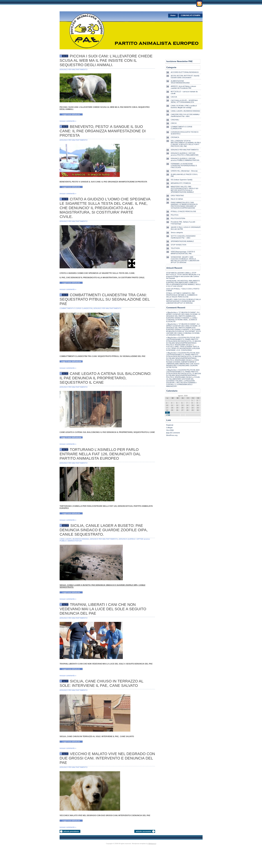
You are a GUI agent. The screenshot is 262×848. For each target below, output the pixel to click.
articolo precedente (71, 831)
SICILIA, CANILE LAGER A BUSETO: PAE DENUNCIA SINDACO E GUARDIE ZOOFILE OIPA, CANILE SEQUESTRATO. (104, 529)
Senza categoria (177, 232)
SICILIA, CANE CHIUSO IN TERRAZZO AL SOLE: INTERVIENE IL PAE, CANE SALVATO (101, 683)
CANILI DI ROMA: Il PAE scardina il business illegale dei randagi (184, 106)
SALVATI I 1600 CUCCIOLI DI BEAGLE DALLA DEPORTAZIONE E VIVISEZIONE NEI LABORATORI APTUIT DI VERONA (183, 301)
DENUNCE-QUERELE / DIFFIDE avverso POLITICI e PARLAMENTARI (184, 154)
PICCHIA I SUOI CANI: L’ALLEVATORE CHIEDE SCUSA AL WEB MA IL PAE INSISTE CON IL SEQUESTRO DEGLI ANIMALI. (106, 60)
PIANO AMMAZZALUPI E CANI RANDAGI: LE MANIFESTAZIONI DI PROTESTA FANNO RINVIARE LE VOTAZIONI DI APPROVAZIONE (184, 205)
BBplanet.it (152, 843)
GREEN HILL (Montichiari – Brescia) (184, 171)
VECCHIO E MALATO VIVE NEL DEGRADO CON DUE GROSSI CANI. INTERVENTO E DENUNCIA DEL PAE (107, 758)
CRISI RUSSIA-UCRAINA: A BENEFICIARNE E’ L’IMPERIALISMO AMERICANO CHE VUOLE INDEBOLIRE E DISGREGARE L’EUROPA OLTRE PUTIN (182, 363)
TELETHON (175, 248)
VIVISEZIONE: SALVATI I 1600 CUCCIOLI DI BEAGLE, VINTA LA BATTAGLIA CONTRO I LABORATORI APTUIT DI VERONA (185, 259)
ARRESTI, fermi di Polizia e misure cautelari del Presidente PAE (183, 87)
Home (173, 15)
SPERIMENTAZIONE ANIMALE (182, 241)
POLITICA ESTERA (178, 218)
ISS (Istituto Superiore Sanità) (181, 180)
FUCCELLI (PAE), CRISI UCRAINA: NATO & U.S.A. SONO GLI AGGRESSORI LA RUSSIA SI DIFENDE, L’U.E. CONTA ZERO (183, 348)
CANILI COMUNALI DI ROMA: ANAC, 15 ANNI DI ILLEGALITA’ (181, 319)
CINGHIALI (175, 120)
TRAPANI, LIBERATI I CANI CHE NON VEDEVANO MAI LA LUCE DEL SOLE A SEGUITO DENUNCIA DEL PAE (103, 608)
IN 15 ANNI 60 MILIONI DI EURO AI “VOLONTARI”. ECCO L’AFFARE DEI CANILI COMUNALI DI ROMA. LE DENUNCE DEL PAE (183, 332)
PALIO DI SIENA (177, 199)
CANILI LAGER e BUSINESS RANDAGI (74, 539)
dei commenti (173, 433)
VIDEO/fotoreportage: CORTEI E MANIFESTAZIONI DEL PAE (183, 252)
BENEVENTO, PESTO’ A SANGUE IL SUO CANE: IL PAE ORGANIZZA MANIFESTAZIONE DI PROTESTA (103, 130)
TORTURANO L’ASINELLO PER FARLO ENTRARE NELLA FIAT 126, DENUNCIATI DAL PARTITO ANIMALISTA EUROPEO (100, 453)
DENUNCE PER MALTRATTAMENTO (73, 69)
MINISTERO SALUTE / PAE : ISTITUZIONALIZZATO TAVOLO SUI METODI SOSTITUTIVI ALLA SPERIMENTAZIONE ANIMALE (184, 189)
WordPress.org (171, 435)
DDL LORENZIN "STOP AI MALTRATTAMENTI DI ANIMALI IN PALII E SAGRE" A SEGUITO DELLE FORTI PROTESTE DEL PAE (186, 143)
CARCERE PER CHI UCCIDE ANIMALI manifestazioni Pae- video (185, 115)
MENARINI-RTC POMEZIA (181, 183)
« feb (168, 415)
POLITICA (174, 215)
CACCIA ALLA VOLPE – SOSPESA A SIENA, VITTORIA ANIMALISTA (184, 101)
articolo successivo (143, 831)
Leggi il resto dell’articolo (71, 114)
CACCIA (174, 97)
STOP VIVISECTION (178, 245)
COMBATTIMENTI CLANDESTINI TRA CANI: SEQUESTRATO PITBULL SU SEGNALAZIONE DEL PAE (105, 299)
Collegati (169, 427)
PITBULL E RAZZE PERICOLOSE (183, 211)
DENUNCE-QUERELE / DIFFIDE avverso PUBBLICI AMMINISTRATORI (185, 159)
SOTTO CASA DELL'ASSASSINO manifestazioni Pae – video (183, 237)
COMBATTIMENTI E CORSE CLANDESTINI (76, 308)
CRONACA (175, 137)
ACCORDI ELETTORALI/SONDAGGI (185, 72)
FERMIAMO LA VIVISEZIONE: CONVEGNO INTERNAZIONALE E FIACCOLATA (184, 165)
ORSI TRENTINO (177, 195)
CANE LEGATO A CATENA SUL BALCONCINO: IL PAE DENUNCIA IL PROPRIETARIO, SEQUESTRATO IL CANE (105, 377)
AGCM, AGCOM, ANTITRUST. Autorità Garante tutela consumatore (185, 76)
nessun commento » (68, 121)
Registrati (169, 425)
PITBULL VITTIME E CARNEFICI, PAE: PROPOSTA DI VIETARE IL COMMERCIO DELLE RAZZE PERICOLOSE (181, 295)
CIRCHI (173, 123)
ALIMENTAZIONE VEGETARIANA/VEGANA (180, 82)
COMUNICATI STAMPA (190, 15)
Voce (170, 430)
